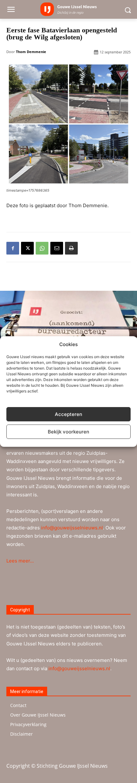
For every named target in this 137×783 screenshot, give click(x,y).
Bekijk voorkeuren (68, 432)
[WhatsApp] (42, 248)
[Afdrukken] (71, 248)
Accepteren (68, 414)
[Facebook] (12, 248)
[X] (27, 248)
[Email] (56, 248)
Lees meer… (20, 561)
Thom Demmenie (31, 51)
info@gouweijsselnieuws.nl (72, 528)
